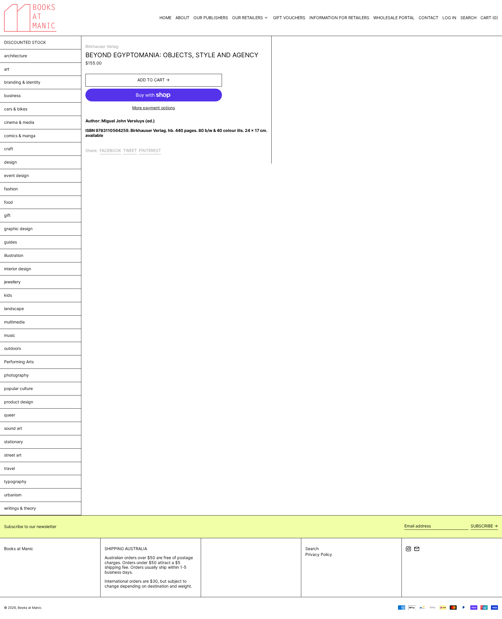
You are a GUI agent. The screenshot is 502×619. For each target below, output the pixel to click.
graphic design (18, 228)
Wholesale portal (394, 17)
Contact (428, 17)
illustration (13, 255)
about (182, 17)
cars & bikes (15, 108)
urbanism (12, 494)
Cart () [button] (489, 17)
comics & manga (19, 135)
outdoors (12, 348)
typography (15, 481)
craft (8, 148)
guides (10, 241)
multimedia (14, 321)
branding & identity (22, 82)
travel (9, 468)
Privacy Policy (318, 554)
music (9, 335)
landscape (14, 308)
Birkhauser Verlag (102, 46)
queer (9, 414)
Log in (449, 17)
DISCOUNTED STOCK (25, 42)
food (8, 202)
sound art (13, 428)
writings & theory (20, 508)
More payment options (153, 107)
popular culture (18, 388)
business (12, 95)
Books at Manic (18, 548)
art (6, 69)
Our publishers (210, 17)
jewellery (12, 281)
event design (16, 175)
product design (18, 401)
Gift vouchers (289, 17)
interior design (17, 268)
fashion (11, 188)
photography (16, 375)
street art (12, 454)
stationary (13, 441)
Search (312, 548)
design (10, 162)
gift (7, 215)
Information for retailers (339, 17)
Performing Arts (19, 361)
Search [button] (468, 17)
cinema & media (19, 122)
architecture (15, 55)
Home (165, 17)
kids (8, 295)
